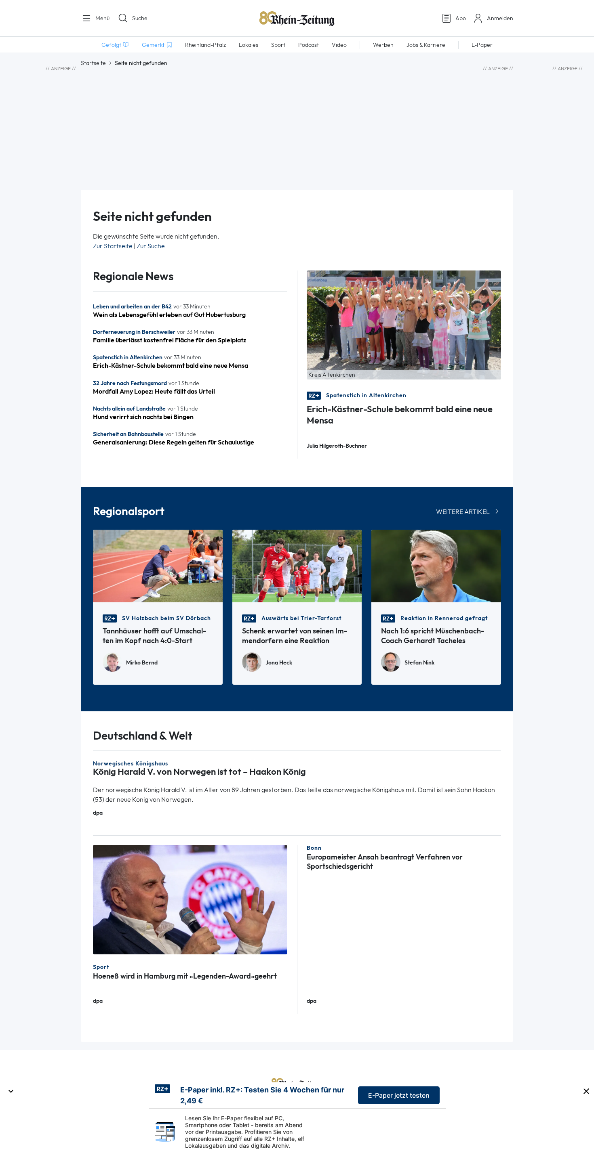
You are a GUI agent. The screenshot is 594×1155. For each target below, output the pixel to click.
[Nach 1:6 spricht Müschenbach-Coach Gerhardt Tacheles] (436, 565)
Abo (460, 18)
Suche (139, 18)
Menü (101, 18)
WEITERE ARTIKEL (463, 511)
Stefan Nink (419, 663)
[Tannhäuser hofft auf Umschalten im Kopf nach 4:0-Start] (158, 565)
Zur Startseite (113, 246)
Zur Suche (151, 246)
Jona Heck (278, 663)
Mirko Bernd (142, 663)
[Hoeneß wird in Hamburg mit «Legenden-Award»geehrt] (190, 899)
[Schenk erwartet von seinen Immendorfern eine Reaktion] (297, 565)
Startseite (93, 63)
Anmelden (500, 18)
